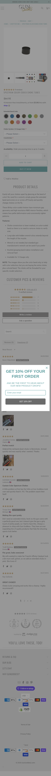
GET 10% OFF (25, 402)
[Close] (47, 368)
